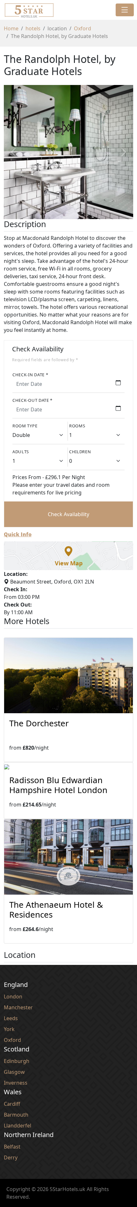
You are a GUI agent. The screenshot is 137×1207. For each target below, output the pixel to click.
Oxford (82, 28)
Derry (11, 1157)
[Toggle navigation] (125, 10)
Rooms (77, 426)
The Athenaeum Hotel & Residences (56, 909)
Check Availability (68, 514)
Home (11, 28)
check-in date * (30, 375)
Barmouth (16, 1114)
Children (80, 452)
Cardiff (12, 1103)
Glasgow (14, 1071)
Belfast (12, 1146)
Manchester (18, 1007)
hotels (32, 28)
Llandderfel (17, 1125)
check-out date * (32, 400)
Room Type (24, 426)
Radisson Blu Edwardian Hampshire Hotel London (58, 785)
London (13, 996)
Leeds (11, 1018)
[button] (68, 555)
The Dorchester (39, 723)
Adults (20, 452)
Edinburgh (16, 1061)
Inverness (15, 1082)
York (9, 1029)
